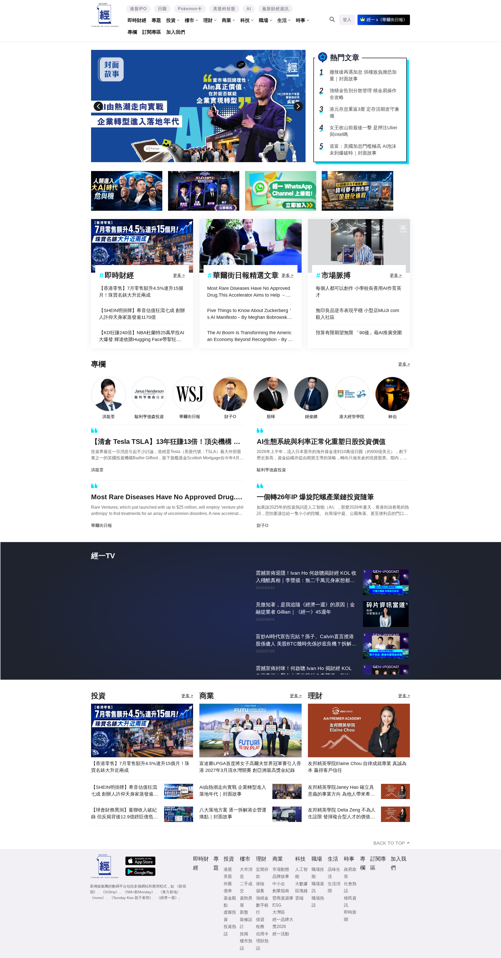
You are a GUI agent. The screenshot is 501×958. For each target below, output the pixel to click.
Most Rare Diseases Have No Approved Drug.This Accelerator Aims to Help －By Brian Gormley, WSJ (249, 292)
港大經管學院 (351, 416)
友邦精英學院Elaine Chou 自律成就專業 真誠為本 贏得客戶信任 (357, 767)
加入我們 (175, 32)
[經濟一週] (105, 15)
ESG (276, 905)
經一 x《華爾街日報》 (387, 19)
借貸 (260, 919)
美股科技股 (224, 9)
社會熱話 (350, 887)
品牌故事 (280, 876)
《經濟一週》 (167, 898)
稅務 (260, 926)
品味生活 (334, 873)
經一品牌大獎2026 (282, 923)
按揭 (244, 934)
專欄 (132, 32)
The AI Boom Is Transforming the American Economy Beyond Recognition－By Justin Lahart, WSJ (250, 336)
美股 (228, 876)
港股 (228, 869)
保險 (260, 883)
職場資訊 (318, 887)
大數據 (301, 883)
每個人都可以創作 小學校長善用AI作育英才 (358, 292)
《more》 (98, 898)
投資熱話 (230, 930)
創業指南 (280, 891)
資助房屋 (246, 901)
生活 (282, 20)
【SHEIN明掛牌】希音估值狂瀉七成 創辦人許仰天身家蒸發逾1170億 (142, 314)
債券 (228, 891)
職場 (263, 20)
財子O (230, 416)
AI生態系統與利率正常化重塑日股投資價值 (321, 441)
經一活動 (280, 934)
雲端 (299, 898)
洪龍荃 (108, 416)
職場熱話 (318, 901)
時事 (300, 20)
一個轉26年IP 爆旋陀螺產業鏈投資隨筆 (315, 497)
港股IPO (138, 9)
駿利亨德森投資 (149, 416)
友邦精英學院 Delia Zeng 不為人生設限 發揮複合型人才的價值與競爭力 (341, 813)
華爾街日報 (189, 416)
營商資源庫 (282, 898)
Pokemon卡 (190, 9)
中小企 (278, 883)
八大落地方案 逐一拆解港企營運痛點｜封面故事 (232, 813)
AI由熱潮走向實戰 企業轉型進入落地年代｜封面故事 (232, 791)
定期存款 (262, 873)
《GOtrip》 (110, 892)
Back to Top (389, 843)
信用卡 (262, 934)
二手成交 (246, 887)
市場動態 (280, 869)
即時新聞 (350, 915)
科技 (245, 20)
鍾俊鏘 (311, 416)
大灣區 (278, 912)
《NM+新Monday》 (139, 892)
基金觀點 (230, 901)
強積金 (262, 898)
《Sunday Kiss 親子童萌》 (131, 898)
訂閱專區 (151, 32)
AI (249, 9)
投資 (171, 20)
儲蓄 (260, 891)
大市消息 (246, 873)
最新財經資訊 (275, 9)
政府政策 (350, 873)
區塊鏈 (301, 891)
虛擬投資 (230, 915)
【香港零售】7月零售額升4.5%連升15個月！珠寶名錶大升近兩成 (141, 292)
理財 (208, 20)
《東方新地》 (170, 892)
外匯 (228, 883)
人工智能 (301, 873)
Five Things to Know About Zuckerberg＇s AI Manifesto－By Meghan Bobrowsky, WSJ (250, 314)
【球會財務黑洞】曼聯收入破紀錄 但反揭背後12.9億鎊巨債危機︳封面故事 (124, 813)
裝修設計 (246, 923)
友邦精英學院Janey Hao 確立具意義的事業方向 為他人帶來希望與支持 (341, 791)
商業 (226, 20)
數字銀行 (262, 908)
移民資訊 (350, 901)
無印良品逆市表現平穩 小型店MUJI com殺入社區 (357, 314)
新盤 (244, 912)
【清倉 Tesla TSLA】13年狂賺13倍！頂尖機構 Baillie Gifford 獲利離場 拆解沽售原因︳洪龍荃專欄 (167, 443)
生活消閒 (334, 887)
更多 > (179, 275)
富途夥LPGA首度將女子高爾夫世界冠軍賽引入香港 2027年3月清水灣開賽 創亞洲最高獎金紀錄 (250, 767)
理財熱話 (262, 944)
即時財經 (137, 20)
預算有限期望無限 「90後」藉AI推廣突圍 (359, 332)
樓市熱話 (246, 944)
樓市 (189, 20)
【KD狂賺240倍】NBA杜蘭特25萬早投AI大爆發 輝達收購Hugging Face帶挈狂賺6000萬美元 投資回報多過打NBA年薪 (141, 336)
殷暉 (271, 416)
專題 (156, 20)
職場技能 (318, 873)
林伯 (392, 416)
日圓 (162, 9)
